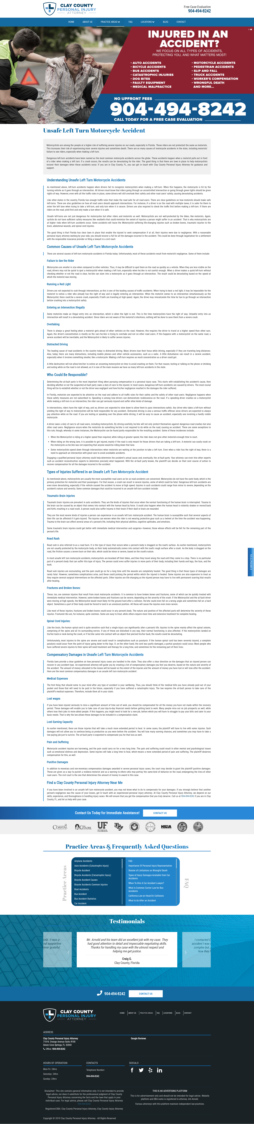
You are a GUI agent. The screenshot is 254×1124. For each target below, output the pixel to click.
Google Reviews (138, 1038)
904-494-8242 (199, 10)
